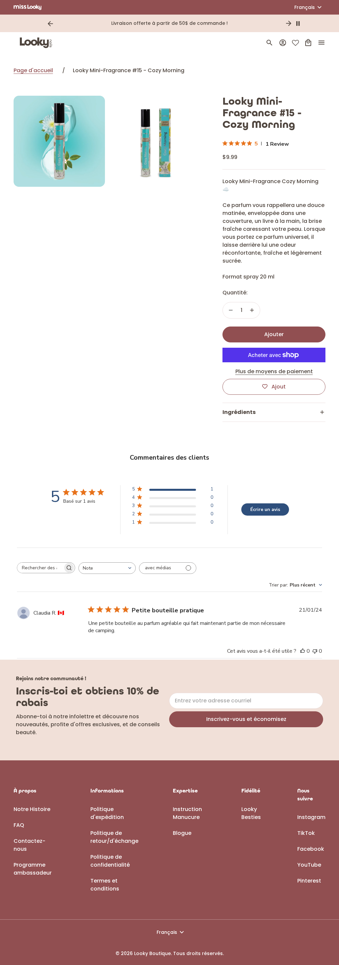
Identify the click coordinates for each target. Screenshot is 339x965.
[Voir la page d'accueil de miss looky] (28, 7)
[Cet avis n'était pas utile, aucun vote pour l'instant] (315, 651)
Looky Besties (251, 813)
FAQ (19, 825)
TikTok (306, 833)
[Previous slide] (50, 23)
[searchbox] (40, 568)
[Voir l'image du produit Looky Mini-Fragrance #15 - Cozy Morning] (59, 141)
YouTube (309, 865)
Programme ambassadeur (33, 869)
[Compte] (283, 43)
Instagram (311, 817)
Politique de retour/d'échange (114, 837)
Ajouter (274, 334)
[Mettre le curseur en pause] (298, 23)
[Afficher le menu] (321, 43)
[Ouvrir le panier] (308, 43)
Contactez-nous (29, 845)
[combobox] (107, 568)
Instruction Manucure (187, 813)
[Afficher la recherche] (269, 43)
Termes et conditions (104, 884)
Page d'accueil (33, 70)
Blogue (182, 833)
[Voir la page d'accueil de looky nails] (38, 42)
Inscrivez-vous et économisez (246, 719)
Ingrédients (239, 412)
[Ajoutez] (252, 310)
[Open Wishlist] (295, 42)
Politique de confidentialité (110, 861)
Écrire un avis (265, 509)
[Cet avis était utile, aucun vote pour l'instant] (302, 651)
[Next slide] (289, 23)
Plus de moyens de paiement (274, 371)
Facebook (310, 849)
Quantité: (235, 292)
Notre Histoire (32, 809)
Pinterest (309, 881)
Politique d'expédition (107, 813)
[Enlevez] (231, 310)
